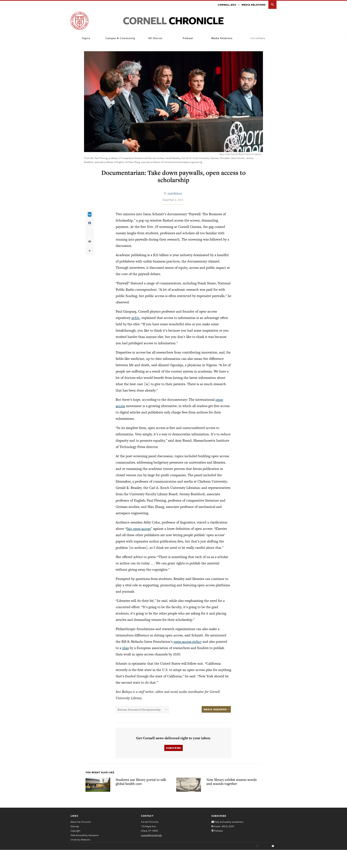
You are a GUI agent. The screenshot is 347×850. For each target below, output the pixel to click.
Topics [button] (86, 38)
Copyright (75, 830)
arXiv (135, 317)
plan (125, 647)
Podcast (188, 38)
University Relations (80, 839)
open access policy (188, 641)
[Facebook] (257, 846)
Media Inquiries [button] (215, 709)
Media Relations (254, 5)
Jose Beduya (175, 193)
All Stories (155, 38)
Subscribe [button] (173, 748)
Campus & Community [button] (120, 38)
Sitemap (74, 826)
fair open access (139, 528)
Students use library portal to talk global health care (141, 781)
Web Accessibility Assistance (84, 835)
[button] (272, 5)
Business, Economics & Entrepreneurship (139, 709)
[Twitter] (265, 846)
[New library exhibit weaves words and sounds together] (188, 785)
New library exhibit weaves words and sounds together (231, 781)
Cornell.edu (227, 5)
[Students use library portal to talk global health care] (97, 785)
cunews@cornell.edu (151, 835)
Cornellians (257, 38)
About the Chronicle (80, 822)
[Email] (273, 846)
